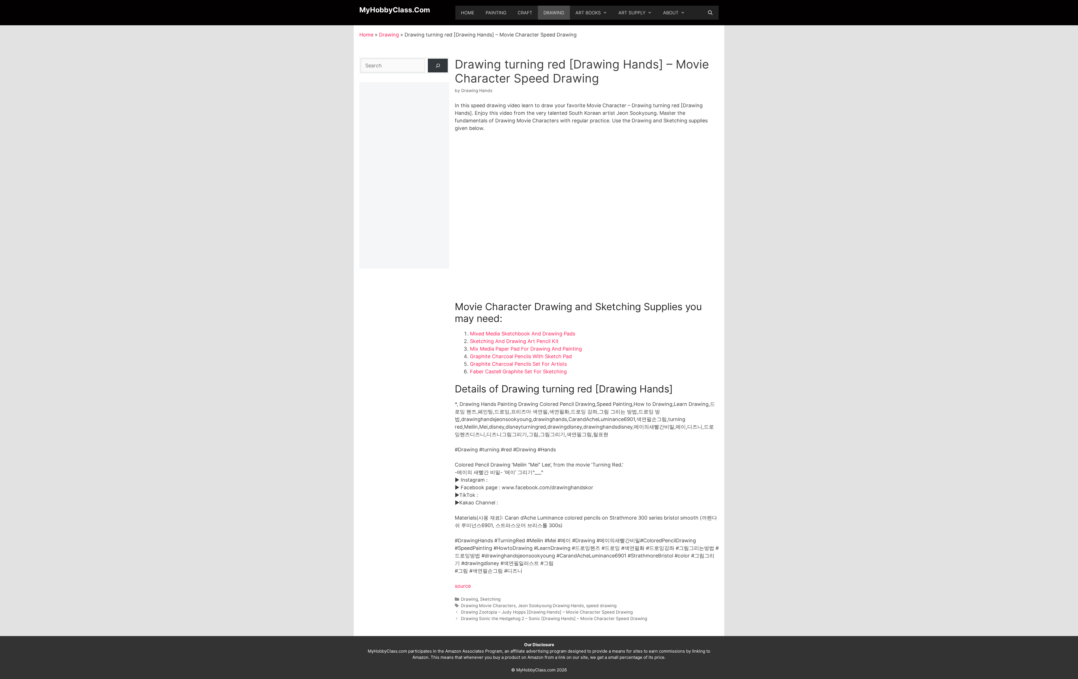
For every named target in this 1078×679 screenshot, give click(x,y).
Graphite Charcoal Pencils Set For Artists (518, 364)
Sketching (490, 599)
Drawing (553, 12)
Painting (496, 12)
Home (467, 12)
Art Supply (631, 12)
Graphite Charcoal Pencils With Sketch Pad (521, 356)
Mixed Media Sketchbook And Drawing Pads (522, 334)
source (463, 586)
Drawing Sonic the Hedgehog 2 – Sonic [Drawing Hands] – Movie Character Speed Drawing (554, 618)
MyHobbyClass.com (394, 10)
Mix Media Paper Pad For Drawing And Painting (526, 349)
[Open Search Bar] (710, 13)
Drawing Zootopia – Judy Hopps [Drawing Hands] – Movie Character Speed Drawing (547, 612)
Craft (525, 12)
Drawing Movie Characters (488, 605)
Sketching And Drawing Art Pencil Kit (514, 341)
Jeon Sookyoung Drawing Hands (551, 605)
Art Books (588, 12)
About (671, 12)
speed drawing (601, 605)
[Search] (438, 65)
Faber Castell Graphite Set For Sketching (518, 371)
